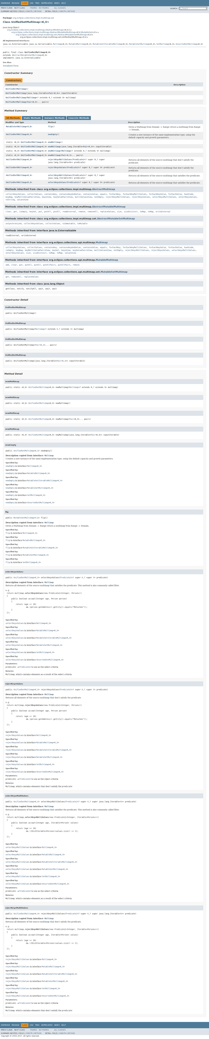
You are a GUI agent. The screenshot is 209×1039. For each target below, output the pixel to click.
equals (103, 194)
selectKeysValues (57, 182)
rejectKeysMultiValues (60, 159)
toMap (142, 211)
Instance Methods (55, 118)
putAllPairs (49, 265)
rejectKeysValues (57, 167)
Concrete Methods (78, 118)
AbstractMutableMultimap (108, 206)
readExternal (69, 211)
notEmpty (98, 197)
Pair (51, 93)
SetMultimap (162, 44)
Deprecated (46, 3)
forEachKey (114, 194)
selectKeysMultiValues (60, 175)
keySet (32, 211)
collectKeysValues (15, 194)
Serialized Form (10, 66)
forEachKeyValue (157, 194)
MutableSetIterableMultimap (107, 44)
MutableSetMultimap (139, 44)
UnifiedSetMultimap (16, 89)
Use (31, 3)
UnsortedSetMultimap (186, 44)
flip (50, 126)
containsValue (90, 194)
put (40, 211)
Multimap (57, 44)
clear (8, 211)
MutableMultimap (77, 44)
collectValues (34, 194)
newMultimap (54, 142)
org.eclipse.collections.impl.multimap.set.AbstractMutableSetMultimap (51, 35)
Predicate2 (78, 159)
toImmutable (68, 223)
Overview (5, 3)
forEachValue (175, 194)
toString (10, 200)
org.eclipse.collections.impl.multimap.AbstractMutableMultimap (43, 32)
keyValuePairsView (63, 197)
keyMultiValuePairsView (27, 197)
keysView (46, 197)
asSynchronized (13, 223)
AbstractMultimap (103, 189)
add (7, 265)
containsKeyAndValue (70, 194)
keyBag (9, 197)
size (119, 211)
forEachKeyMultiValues (135, 194)
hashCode (188, 194)
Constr (28, 11)
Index (57, 3)
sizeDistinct (130, 211)
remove (81, 211)
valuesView (22, 200)
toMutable (82, 223)
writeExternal (163, 211)
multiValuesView (83, 197)
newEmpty (52, 134)
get (15, 211)
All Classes (60, 8)
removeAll (92, 211)
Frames (33, 8)
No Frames (44, 8)
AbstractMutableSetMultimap (27, 55)
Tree (37, 3)
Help (63, 3)
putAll (47, 211)
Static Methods (32, 118)
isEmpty (23, 211)
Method (38, 11)
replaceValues (107, 211)
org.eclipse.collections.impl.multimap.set (33, 18)
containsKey (50, 194)
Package (15, 3)
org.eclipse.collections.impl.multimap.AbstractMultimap (35, 30)
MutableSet (86, 32)
